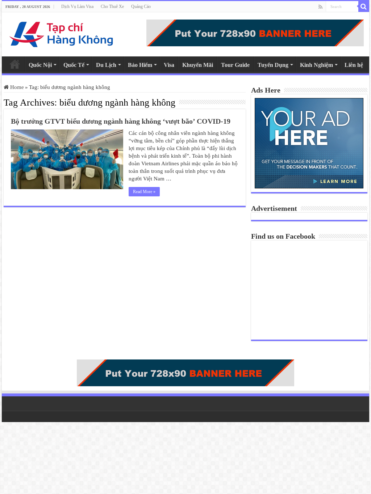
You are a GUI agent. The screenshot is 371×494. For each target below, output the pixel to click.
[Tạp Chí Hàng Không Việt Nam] (61, 32)
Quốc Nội (40, 65)
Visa (169, 65)
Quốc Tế (73, 65)
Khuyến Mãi (197, 65)
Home (14, 64)
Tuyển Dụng (273, 65)
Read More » (144, 191)
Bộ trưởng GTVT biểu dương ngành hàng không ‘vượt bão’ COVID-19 (120, 121)
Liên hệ (354, 65)
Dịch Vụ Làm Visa (77, 6)
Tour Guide (235, 65)
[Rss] (320, 7)
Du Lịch (106, 65)
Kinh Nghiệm (316, 65)
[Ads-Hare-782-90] (255, 32)
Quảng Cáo (141, 6)
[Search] (363, 6)
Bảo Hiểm (140, 65)
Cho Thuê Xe (112, 6)
